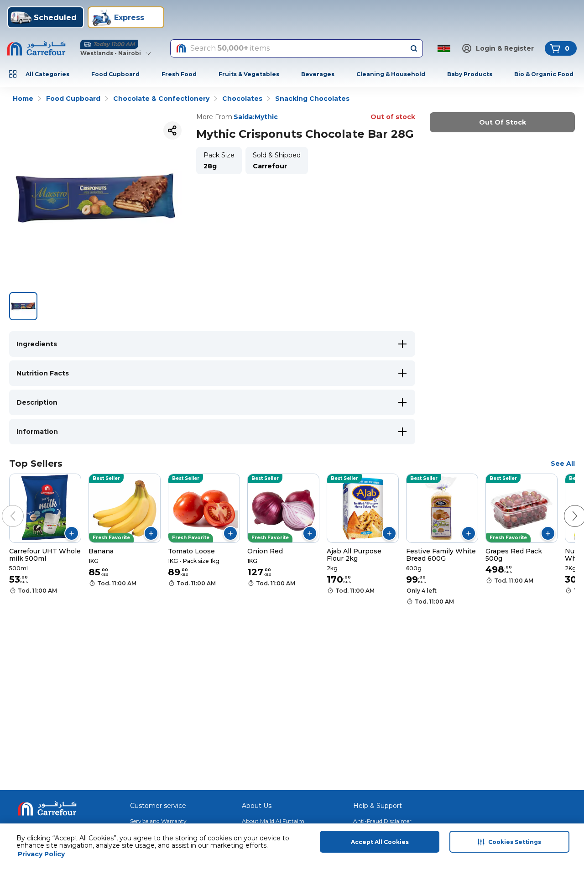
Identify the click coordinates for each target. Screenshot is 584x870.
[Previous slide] (3, 507)
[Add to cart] (71, 533)
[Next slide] (566, 507)
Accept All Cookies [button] (380, 842)
